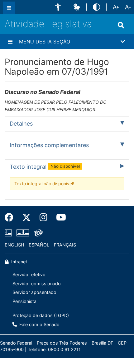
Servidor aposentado (34, 292)
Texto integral (45, 166)
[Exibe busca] (120, 24)
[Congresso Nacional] (22, 232)
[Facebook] (11, 217)
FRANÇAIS (65, 244)
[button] (58, 7)
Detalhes (21, 123)
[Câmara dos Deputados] (9, 232)
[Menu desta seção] (10, 41)
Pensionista (24, 301)
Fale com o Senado (39, 324)
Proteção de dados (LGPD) (40, 315)
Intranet (18, 261)
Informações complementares (49, 145)
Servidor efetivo (28, 274)
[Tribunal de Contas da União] (37, 232)
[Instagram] (43, 217)
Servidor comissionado (36, 283)
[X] (26, 217)
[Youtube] (59, 217)
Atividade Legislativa (48, 23)
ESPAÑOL (39, 244)
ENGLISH (14, 244)
